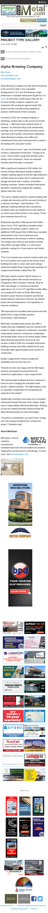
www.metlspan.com (9, 75)
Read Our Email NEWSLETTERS (10, 898)
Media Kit (41, 20)
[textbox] (21, 25)
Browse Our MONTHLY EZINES (24, 898)
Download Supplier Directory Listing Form (31, 906)
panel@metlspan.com (11, 79)
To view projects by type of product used (21, 52)
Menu (43, 2)
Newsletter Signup (28, 20)
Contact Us (34, 909)
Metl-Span (5, 72)
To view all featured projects (15, 59)
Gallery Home (9, 44)
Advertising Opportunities (19, 909)
